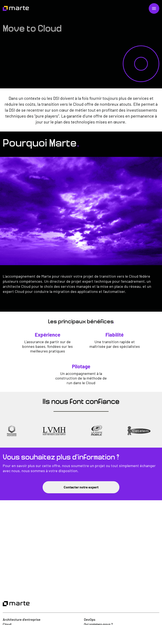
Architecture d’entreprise (21, 619)
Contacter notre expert (81, 487)
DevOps (89, 619)
